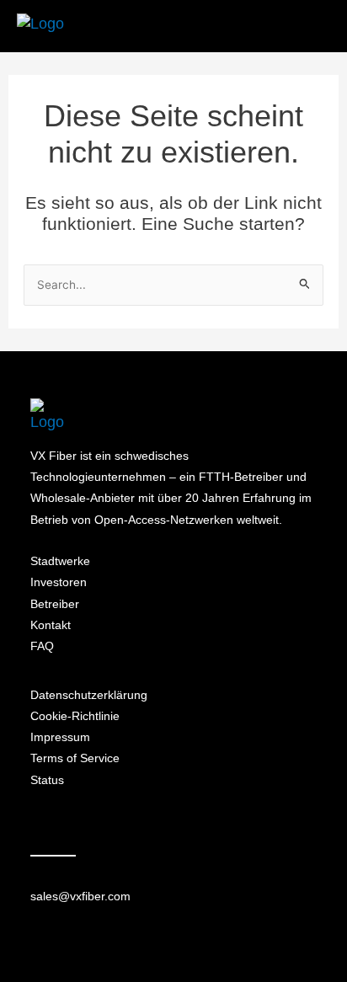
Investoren (58, 582)
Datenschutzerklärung (88, 695)
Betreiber (54, 604)
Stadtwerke (60, 561)
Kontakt (50, 625)
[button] (310, 26)
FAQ (42, 646)
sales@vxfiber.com (80, 896)
